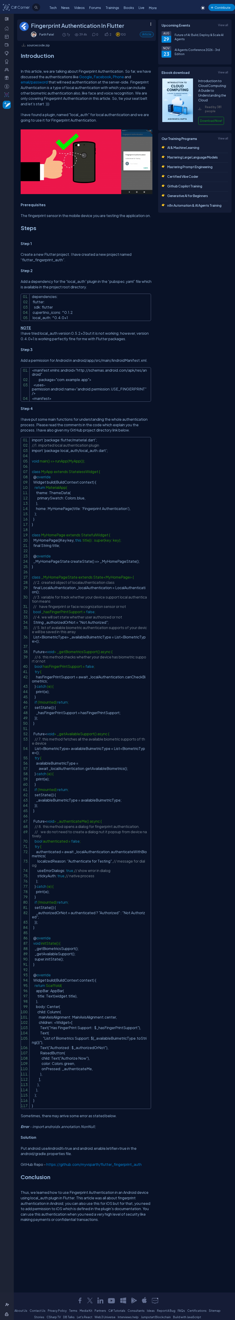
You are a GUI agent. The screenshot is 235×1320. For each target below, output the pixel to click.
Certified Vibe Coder (182, 176)
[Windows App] (123, 1300)
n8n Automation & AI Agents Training (194, 205)
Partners (100, 1310)
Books (129, 8)
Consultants (136, 1310)
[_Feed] (8, 28)
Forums (95, 8)
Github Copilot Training (184, 186)
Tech (53, 8)
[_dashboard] (8, 36)
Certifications (197, 1310)
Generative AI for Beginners (187, 196)
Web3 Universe (105, 1317)
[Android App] (134, 1300)
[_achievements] (8, 61)
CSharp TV (54, 1317)
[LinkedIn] (100, 1300)
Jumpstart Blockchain (156, 1317)
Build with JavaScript (187, 1317)
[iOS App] (144, 1300)
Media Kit (86, 1310)
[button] (106, 34)
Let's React (84, 1317)
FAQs (181, 1310)
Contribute (222, 7)
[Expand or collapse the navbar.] (7, 19)
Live (141, 8)
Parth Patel (46, 34)
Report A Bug (166, 1310)
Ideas (151, 1310)
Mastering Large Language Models (192, 157)
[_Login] (7, 1314)
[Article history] (64, 34)
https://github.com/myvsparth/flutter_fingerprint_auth (94, 1164)
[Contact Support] (155, 1300)
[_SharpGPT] (8, 94)
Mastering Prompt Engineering (190, 167)
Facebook (102, 77)
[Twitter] (90, 1300)
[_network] (8, 69)
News (65, 8)
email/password (34, 82)
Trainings (112, 8)
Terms (73, 1310)
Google (85, 77)
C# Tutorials (116, 1310)
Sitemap (215, 1310)
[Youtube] (112, 1300)
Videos (79, 8)
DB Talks (69, 1317)
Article (146, 34)
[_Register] (8, 1305)
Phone (118, 77)
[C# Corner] (6, 7)
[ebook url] (178, 121)
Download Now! (211, 121)
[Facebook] (80, 1300)
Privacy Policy (57, 1310)
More (153, 8)
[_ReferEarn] (8, 78)
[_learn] (8, 53)
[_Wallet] (8, 45)
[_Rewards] (8, 86)
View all (223, 25)
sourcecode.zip (38, 45)
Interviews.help (128, 1317)
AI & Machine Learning (183, 147)
